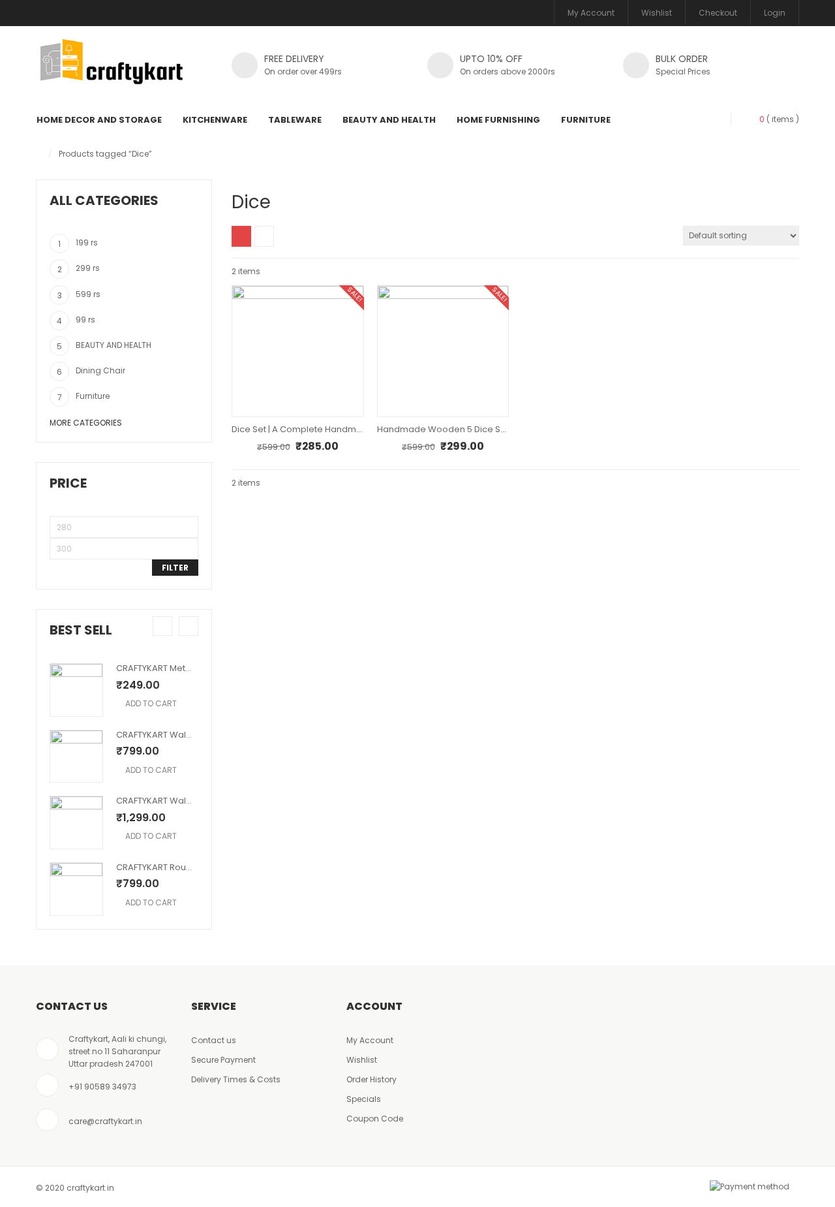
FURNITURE (586, 120)
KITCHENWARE (215, 120)
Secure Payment (223, 1059)
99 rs (85, 319)
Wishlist (656, 12)
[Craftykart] (112, 68)
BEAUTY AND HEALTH (389, 120)
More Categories (86, 422)
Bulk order (682, 58)
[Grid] (241, 236)
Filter (175, 567)
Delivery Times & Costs (236, 1079)
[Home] (39, 154)
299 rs (88, 268)
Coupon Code (374, 1118)
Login (774, 12)
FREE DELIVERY (294, 58)
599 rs (88, 294)
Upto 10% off (491, 58)
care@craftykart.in (105, 1121)
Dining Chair (100, 370)
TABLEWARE (295, 120)
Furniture (93, 395)
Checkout (718, 12)
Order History (371, 1079)
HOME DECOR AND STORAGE (99, 120)
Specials (363, 1099)
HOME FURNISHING (498, 120)
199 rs (87, 242)
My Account (591, 12)
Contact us (213, 1040)
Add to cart (151, 704)
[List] (264, 236)
